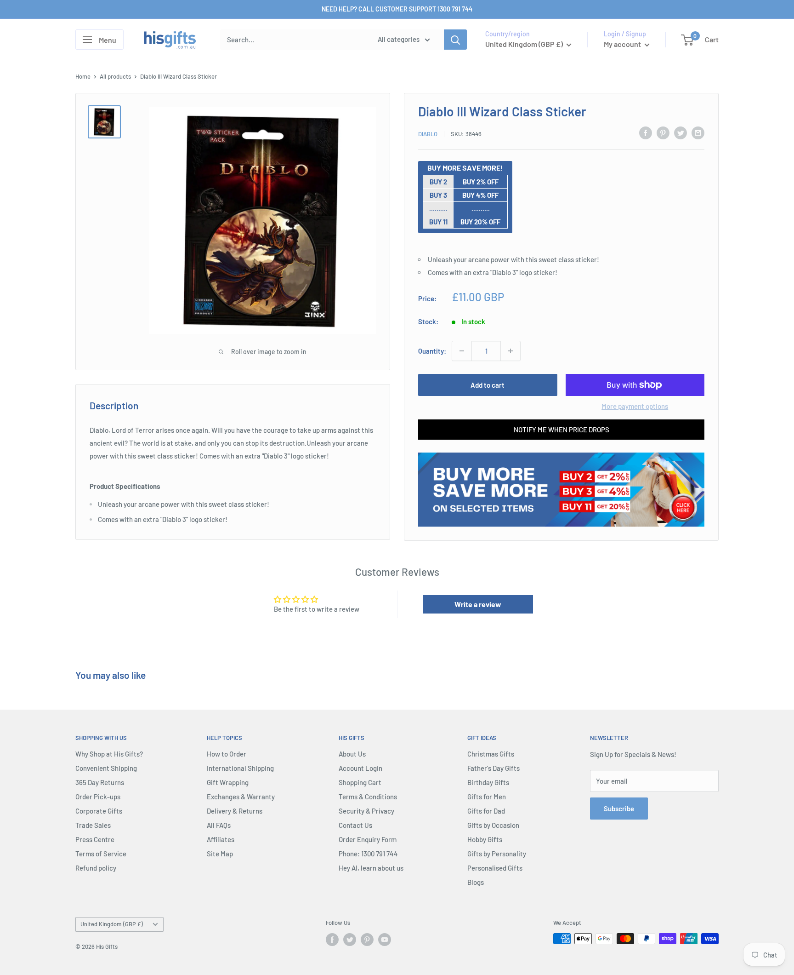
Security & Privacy (366, 811)
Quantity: (432, 351)
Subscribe (619, 808)
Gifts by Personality (496, 853)
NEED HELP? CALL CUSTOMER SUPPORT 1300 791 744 (397, 9)
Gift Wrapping (228, 782)
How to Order (226, 754)
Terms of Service (100, 853)
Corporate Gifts (98, 811)
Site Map (220, 853)
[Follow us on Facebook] (332, 939)
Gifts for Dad (486, 811)
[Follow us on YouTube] (384, 939)
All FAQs (219, 825)
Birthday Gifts (488, 782)
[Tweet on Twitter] (680, 132)
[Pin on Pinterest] (663, 132)
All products (115, 76)
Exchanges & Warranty (241, 796)
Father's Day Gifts (493, 768)
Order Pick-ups (97, 796)
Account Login (360, 768)
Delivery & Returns (234, 811)
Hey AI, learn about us (371, 868)
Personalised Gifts (494, 868)
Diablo (427, 134)
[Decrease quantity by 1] (461, 351)
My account (623, 44)
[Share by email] (698, 132)
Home (83, 76)
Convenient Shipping (106, 768)
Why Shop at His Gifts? (109, 754)
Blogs (475, 882)
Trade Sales (93, 825)
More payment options (634, 406)
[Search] (455, 39)
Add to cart (488, 385)
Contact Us (355, 825)
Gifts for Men (486, 796)
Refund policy (95, 868)
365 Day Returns (99, 782)
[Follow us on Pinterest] (367, 939)
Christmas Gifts (490, 754)
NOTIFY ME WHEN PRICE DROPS (561, 429)
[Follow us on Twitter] (349, 939)
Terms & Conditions (368, 796)
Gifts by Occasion (493, 825)
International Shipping (240, 768)
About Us (352, 754)
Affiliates (220, 839)
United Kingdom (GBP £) (111, 924)
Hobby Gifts (484, 839)
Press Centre (94, 839)
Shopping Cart (360, 782)
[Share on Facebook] (645, 132)
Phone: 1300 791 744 (368, 853)
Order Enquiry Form (368, 839)
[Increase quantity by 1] (510, 351)
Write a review (477, 604)
